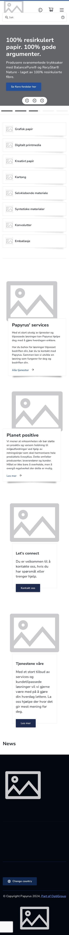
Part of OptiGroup (53, 896)
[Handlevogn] (51, 9)
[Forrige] (27, 100)
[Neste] (42, 100)
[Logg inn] (40, 10)
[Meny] (61, 10)
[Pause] (34, 100)
